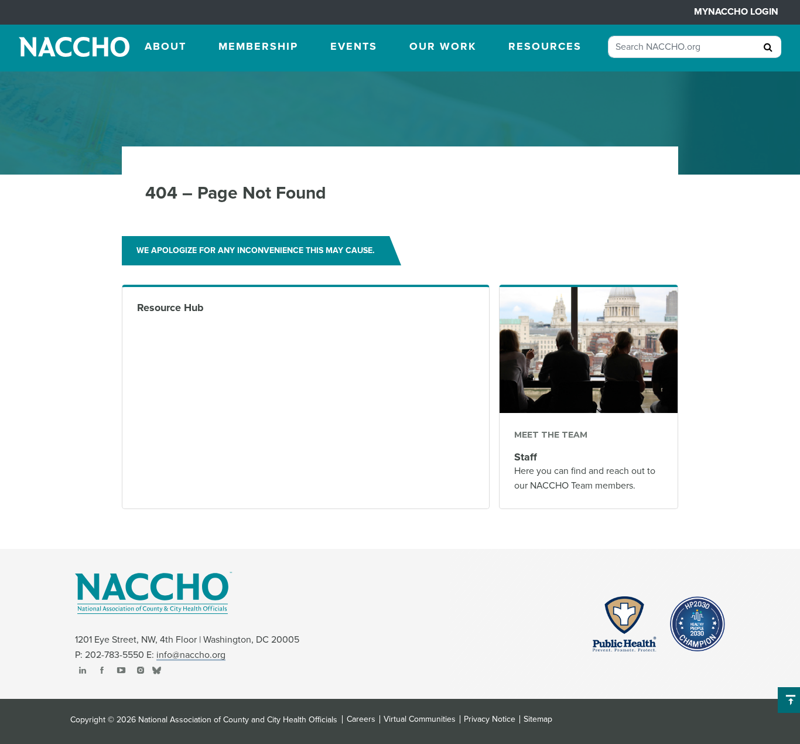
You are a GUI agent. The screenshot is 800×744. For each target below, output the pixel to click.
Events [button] (353, 46)
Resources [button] (545, 46)
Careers (361, 719)
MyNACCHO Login (736, 12)
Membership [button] (258, 46)
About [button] (165, 46)
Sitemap (538, 719)
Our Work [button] (442, 46)
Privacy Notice (489, 719)
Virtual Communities (420, 719)
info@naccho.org (190, 655)
